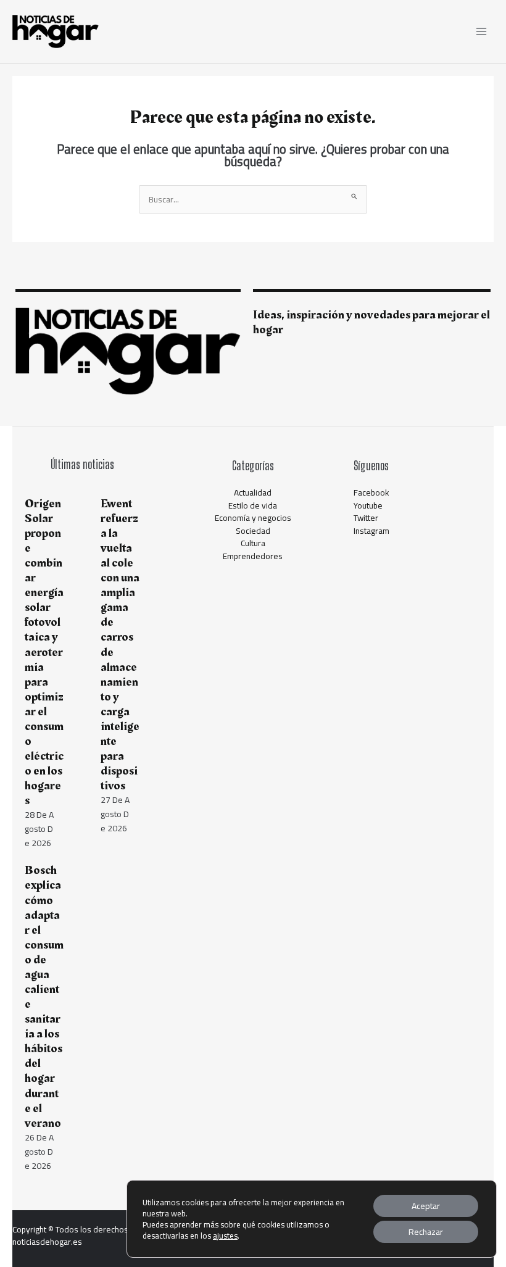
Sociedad (253, 531)
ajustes (225, 1235)
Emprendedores (253, 556)
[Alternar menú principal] (481, 31)
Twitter (366, 518)
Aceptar (426, 1206)
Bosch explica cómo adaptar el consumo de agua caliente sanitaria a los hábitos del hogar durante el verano (44, 996)
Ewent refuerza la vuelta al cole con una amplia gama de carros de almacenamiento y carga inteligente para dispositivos (120, 644)
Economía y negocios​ (253, 518)
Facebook (371, 492)
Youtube (368, 505)
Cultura (253, 543)
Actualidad (253, 492)
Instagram (371, 531)
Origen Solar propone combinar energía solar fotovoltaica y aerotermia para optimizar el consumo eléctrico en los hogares (44, 652)
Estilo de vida (252, 505)
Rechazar (426, 1232)
